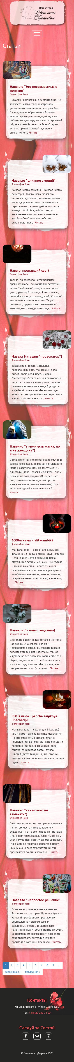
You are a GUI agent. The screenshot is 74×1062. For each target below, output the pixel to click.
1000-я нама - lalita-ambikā (32, 540)
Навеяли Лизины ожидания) (32, 630)
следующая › (13, 972)
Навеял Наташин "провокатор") (37, 356)
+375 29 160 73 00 (39, 1012)
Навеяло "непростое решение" (36, 900)
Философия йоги (19, 94)
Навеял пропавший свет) (29, 271)
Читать (33, 132)
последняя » (32, 972)
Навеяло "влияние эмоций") (34, 181)
